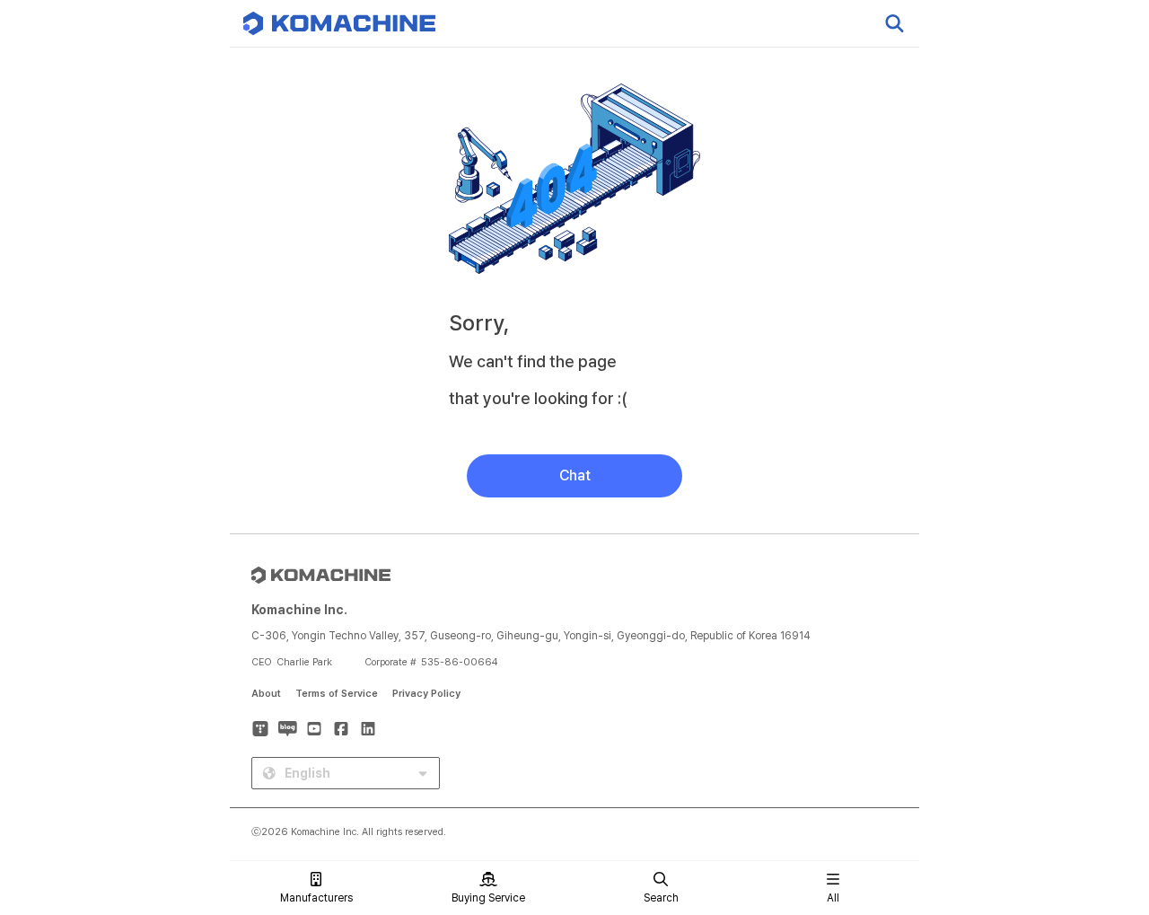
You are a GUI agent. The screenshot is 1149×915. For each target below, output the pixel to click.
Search (661, 898)
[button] (1101, 761)
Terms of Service (336, 693)
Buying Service (488, 898)
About (266, 693)
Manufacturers (316, 898)
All (833, 898)
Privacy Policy (426, 693)
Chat (575, 475)
